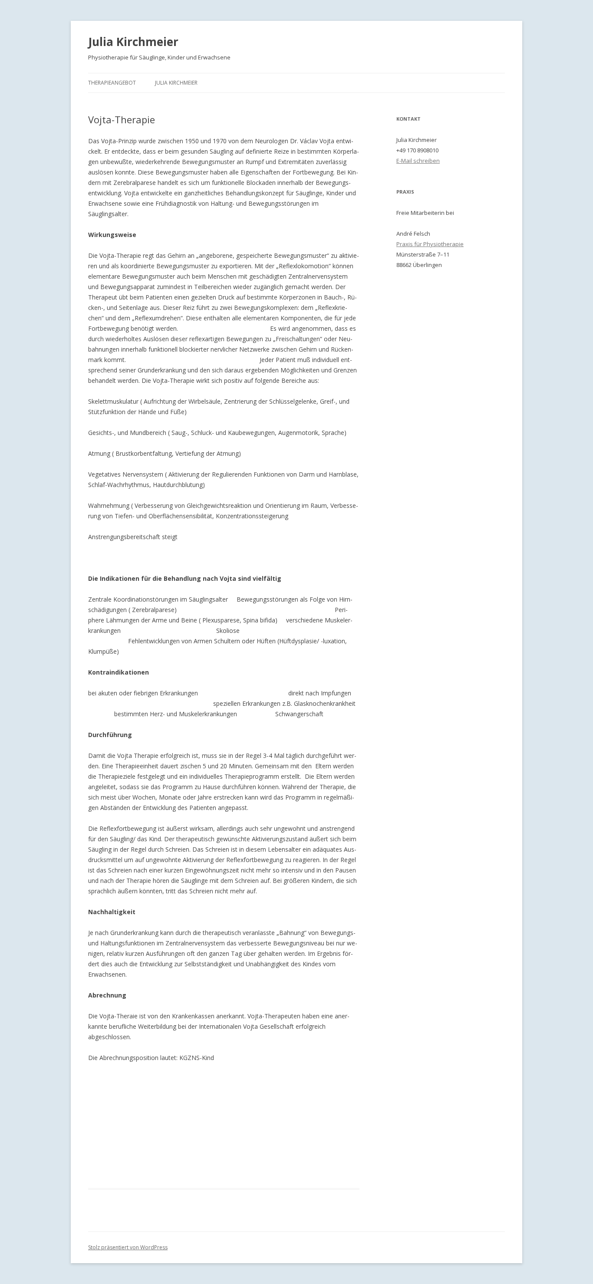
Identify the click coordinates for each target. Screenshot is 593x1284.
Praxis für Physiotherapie (430, 244)
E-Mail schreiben (418, 161)
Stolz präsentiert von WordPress (128, 1247)
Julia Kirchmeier (133, 41)
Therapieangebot (112, 82)
